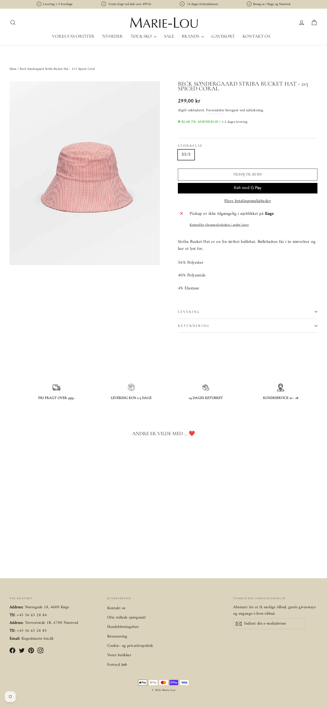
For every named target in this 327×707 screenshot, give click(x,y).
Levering (189, 312)
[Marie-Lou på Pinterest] (31, 650)
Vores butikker (119, 655)
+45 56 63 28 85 (32, 630)
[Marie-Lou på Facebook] (12, 650)
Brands (191, 36)
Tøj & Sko (141, 36)
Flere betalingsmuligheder (247, 201)
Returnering (193, 326)
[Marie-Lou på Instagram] (40, 650)
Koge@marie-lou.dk (38, 638)
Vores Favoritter (73, 36)
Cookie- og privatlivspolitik (130, 645)
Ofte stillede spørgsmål (126, 617)
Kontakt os (256, 36)
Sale (169, 36)
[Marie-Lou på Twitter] (22, 650)
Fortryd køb (117, 664)
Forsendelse (215, 110)
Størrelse (190, 145)
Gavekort (223, 36)
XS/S (186, 154)
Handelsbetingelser (123, 627)
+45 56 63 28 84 (32, 615)
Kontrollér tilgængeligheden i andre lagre (219, 225)
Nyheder (112, 36)
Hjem (13, 69)
